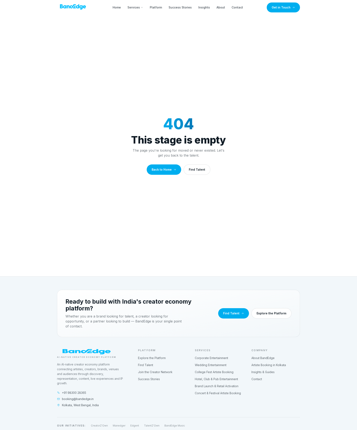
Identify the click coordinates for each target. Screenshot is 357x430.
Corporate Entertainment (211, 358)
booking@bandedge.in (78, 399)
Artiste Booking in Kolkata (268, 365)
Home (117, 7)
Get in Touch (281, 7)
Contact (237, 7)
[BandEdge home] (73, 7)
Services (133, 7)
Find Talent (197, 169)
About (221, 7)
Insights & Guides (263, 372)
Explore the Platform (271, 313)
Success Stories (180, 7)
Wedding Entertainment (210, 365)
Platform (156, 7)
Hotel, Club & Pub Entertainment (216, 379)
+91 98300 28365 (74, 392)
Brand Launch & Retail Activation (216, 386)
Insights (204, 7)
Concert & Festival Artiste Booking (218, 393)
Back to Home (162, 169)
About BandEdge (263, 358)
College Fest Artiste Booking (214, 372)
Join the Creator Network (155, 372)
